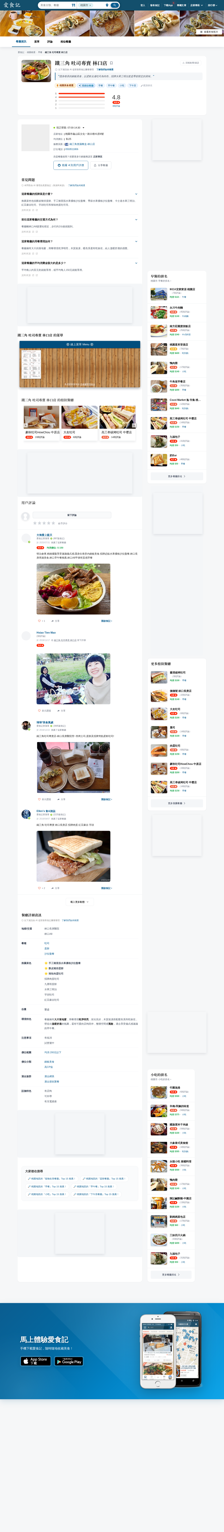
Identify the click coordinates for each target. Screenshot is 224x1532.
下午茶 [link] (132, 85)
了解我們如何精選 (104, 69)
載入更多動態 (78, 902)
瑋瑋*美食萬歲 (45, 722)
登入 (143, 5)
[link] (184, 297)
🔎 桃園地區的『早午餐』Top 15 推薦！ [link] (93, 1186)
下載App (168, 5)
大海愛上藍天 (44, 535)
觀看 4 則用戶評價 (73, 165)
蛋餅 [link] (46, 948)
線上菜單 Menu (80, 344)
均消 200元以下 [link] (52, 1052)
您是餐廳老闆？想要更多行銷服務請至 (77, 156)
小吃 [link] (122, 85)
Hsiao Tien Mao (46, 632)
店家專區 (195, 5)
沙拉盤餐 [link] (49, 953)
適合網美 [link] (49, 1076)
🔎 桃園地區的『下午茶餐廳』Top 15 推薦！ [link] (96, 1194)
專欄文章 (181, 5)
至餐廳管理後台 (87, 384)
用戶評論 (28, 502)
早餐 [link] (100, 85)
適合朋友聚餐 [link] (51, 1081)
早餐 (40, 52)
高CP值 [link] (48, 1067)
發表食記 (155, 5)
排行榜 (211, 5)
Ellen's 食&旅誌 (46, 811)
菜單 (37, 41)
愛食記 (21, 52)
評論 (50, 41)
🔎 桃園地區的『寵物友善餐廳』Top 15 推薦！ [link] (52, 1178)
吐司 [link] (46, 943)
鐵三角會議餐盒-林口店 (82, 144)
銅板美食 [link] (49, 1061)
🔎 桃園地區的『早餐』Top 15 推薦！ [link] (47, 1186)
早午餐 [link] (111, 85)
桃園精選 (31, 52)
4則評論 (116, 106)
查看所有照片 (211, 32)
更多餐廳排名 (175, 476)
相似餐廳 (66, 41)
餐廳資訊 (21, 41)
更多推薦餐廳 (175, 803)
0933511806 (71, 149)
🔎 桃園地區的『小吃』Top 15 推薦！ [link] (47, 1194)
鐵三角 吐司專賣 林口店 (81, 62)
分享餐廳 (103, 165)
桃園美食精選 (66, 85)
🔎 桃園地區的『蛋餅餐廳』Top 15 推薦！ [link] (104, 1178)
